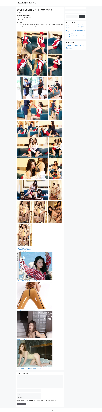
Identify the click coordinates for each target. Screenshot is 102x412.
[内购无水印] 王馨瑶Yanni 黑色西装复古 (75, 25)
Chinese (19, 247)
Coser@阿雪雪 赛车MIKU (72, 34)
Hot (80, 2)
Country (74, 2)
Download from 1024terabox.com (25, 29)
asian (68, 45)
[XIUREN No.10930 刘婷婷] (34, 337)
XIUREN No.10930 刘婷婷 (23, 339)
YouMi (23, 247)
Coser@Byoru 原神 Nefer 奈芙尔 (24, 249)
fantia (83, 45)
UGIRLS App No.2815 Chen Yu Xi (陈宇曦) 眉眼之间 (29, 368)
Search (82, 16)
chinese (78, 45)
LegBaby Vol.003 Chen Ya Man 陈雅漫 (26, 310)
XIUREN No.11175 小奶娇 (23, 248)
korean (69, 48)
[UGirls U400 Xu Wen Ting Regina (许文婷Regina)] (34, 279)
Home (63, 2)
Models (68, 2)
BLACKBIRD (73, 45)
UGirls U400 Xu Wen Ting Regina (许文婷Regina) (28, 280)
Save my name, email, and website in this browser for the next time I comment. (37, 400)
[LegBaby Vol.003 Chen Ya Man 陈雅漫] (34, 308)
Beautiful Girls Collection (27, 3)
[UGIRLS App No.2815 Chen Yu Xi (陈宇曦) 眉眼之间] (34, 367)
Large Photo (20, 53)
